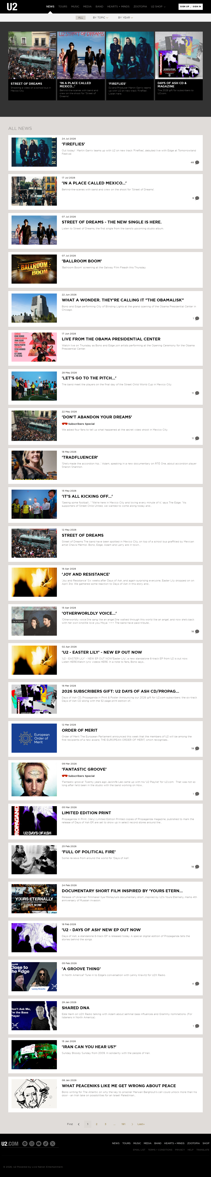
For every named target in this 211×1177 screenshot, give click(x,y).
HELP (191, 1150)
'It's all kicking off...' (87, 497)
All (80, 17)
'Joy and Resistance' (86, 574)
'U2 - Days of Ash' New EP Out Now (101, 930)
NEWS (116, 1143)
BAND (157, 1143)
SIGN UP (185, 7)
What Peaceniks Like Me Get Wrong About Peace (119, 1086)
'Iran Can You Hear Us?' (89, 1047)
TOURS (126, 1143)
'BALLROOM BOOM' (82, 261)
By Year (124, 17)
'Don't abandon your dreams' (97, 417)
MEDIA (147, 1143)
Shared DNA (76, 1008)
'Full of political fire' (89, 852)
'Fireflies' (73, 144)
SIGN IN (198, 7)
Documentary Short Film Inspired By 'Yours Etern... (122, 891)
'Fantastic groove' (84, 769)
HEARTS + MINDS (174, 1143)
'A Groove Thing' (81, 969)
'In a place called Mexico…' (94, 183)
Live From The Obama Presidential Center (111, 339)
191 (123, 1124)
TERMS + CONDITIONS (160, 1150)
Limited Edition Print (86, 813)
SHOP (206, 1143)
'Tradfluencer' (80, 458)
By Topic (99, 17)
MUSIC (137, 1143)
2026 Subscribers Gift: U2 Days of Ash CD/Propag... (120, 691)
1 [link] (87, 1124)
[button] (158, 6)
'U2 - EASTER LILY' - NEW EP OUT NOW (102, 652)
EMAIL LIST (139, 1150)
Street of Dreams (83, 535)
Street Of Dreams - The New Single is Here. (112, 222)
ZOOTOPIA (193, 1143)
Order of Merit (80, 730)
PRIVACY (180, 1150)
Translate (202, 1150)
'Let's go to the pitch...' (89, 378)
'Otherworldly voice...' (89, 613)
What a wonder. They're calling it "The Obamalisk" (123, 300)
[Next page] (132, 1124)
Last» (141, 1124)
